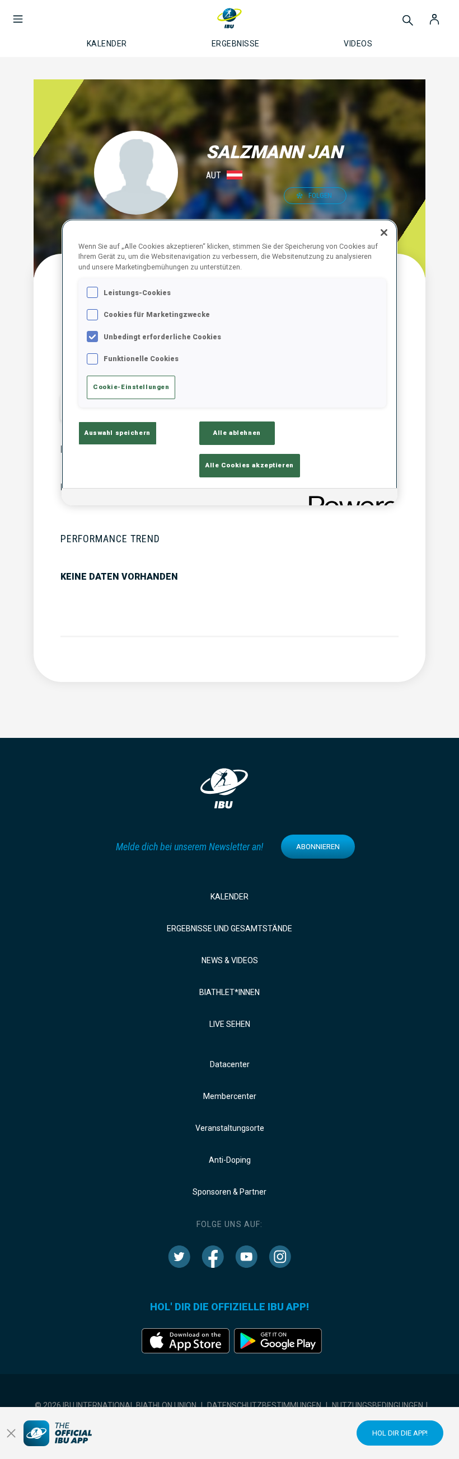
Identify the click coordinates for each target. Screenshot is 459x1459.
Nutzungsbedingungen (377, 1405)
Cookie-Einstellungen (131, 387)
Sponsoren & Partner (229, 1191)
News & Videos (230, 960)
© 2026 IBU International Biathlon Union (115, 1405)
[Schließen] (384, 232)
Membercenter (229, 1096)
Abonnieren (318, 846)
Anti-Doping (230, 1159)
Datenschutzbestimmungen (264, 1405)
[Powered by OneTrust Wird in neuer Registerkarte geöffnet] (349, 498)
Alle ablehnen (236, 433)
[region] (229, 362)
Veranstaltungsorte (229, 1128)
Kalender (229, 896)
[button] (18, 13)
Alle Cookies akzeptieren (249, 465)
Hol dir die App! (400, 1433)
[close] (11, 1433)
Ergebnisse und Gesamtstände (229, 928)
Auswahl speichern (118, 433)
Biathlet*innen (229, 992)
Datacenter (230, 1064)
